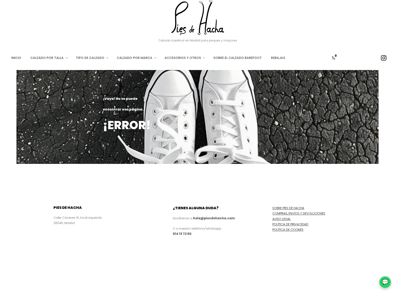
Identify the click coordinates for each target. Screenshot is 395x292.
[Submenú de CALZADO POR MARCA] (155, 57)
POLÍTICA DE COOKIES (287, 229)
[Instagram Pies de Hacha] (384, 58)
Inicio (16, 58)
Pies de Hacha (67, 207)
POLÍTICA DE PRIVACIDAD (290, 224)
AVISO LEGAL (281, 219)
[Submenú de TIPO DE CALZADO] (107, 57)
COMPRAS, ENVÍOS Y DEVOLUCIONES (298, 213)
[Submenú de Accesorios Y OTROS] (204, 57)
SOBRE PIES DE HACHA (288, 208)
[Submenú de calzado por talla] (67, 57)
